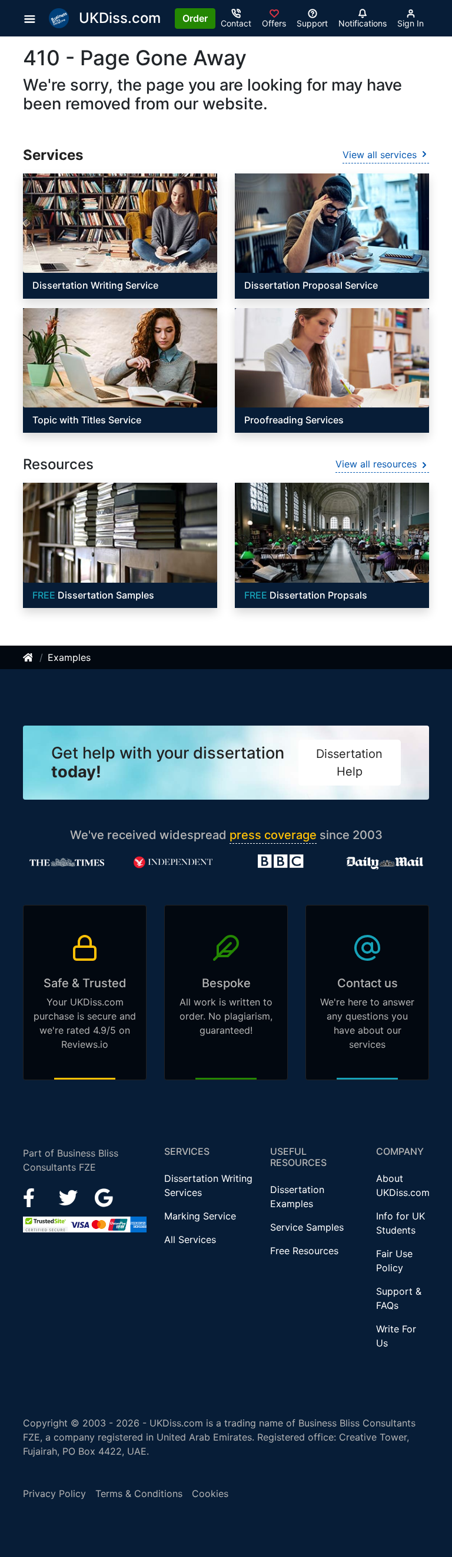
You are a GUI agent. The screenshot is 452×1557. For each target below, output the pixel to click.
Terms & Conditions (138, 1493)
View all (380, 155)
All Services (190, 1239)
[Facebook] (34, 1196)
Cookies (210, 1493)
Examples (69, 657)
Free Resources (304, 1251)
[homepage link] (29, 657)
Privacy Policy (54, 1493)
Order (195, 18)
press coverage (273, 835)
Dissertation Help (349, 762)
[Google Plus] (104, 1196)
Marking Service (200, 1216)
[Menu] (33, 18)
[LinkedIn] (70, 1196)
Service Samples (307, 1227)
